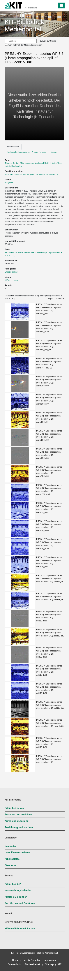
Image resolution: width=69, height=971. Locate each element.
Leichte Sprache (31, 960)
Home (15, 960)
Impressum (50, 960)
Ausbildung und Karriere (19, 827)
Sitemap (49, 964)
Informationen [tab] (13, 147)
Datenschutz (14, 964)
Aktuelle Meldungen (16, 897)
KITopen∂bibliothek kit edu (20, 928)
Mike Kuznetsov (27, 163)
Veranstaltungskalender (18, 890)
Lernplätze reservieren (17, 852)
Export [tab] (53, 152)
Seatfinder (10, 846)
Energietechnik (11, 272)
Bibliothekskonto (14, 808)
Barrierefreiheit (32, 964)
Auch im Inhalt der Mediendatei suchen (25, 45)
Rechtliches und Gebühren (20, 903)
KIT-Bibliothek (31, 8)
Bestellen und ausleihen (18, 814)
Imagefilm (9, 182)
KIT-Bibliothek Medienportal (24, 25)
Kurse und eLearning (17, 821)
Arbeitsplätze (12, 859)
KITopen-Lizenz (12, 280)
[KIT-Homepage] (13, 5)
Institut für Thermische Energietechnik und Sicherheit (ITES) (31, 174)
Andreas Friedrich (43, 163)
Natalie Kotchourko (13, 166)
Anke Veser (57, 163)
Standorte (10, 865)
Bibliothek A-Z (13, 884)
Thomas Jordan (12, 163)
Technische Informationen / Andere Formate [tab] (26, 152)
